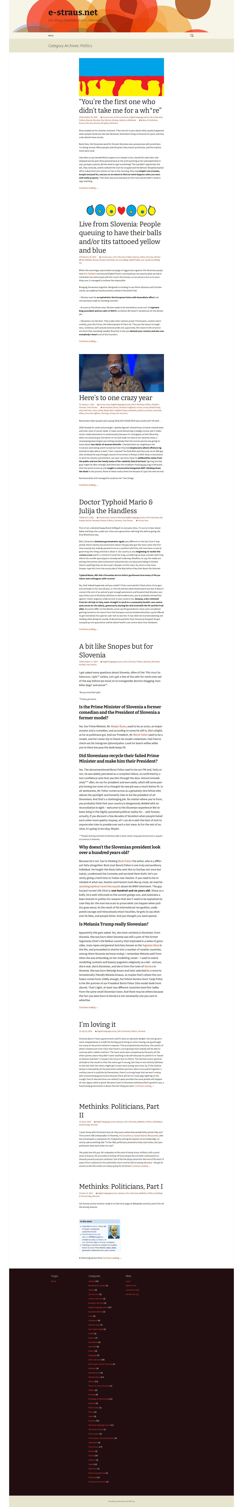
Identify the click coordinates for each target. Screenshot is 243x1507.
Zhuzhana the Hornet (97, 1481)
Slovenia (96, 120)
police (143, 120)
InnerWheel (93, 1342)
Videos (91, 1455)
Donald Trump (154, 407)
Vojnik (90, 1464)
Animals (91, 1281)
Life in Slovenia (156, 117)
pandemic (132, 410)
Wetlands (92, 1477)
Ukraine (115, 120)
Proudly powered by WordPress (121, 1501)
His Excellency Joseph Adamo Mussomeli (138, 1135)
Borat (115, 407)
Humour (119, 1121)
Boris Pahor (125, 861)
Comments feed (132, 1290)
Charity (91, 1290)
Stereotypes (93, 1433)
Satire (142, 257)
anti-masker (107, 407)
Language (92, 1355)
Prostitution (152, 120)
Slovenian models (95, 1429)
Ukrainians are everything (117, 260)
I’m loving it (97, 1024)
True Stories (106, 120)
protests (148, 410)
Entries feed (131, 1285)
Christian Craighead (127, 407)
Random (155, 404)
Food (90, 1316)
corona (139, 407)
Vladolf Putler (134, 260)
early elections (85, 410)
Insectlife (92, 1346)
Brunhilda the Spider (96, 1285)
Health (91, 1333)
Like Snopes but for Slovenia (100, 1364)
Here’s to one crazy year (115, 398)
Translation (93, 1442)
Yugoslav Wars (150, 945)
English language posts (139, 117)
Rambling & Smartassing (98, 1399)
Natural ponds (94, 1372)
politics (141, 410)
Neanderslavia (94, 1377)
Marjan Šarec (109, 410)
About (51, 35)
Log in (128, 1281)
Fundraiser (92, 1320)
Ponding (91, 1394)
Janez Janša (98, 410)
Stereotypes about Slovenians (101, 1438)
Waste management (96, 1473)
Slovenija (105, 413)
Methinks (141, 1121)
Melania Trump (121, 410)
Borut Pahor (140, 734)
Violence (123, 120)
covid (145, 407)
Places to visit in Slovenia (99, 1386)
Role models (93, 1407)
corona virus (143, 520)
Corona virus (108, 117)
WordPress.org (132, 1294)
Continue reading (88, 187)
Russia (89, 120)
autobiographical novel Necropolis (99, 886)
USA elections (122, 413)
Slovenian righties (92, 413)
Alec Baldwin (86, 260)
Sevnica (149, 966)
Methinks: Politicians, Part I (121, 1186)
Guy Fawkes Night (95, 1329)
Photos (103, 520)
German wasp (94, 1324)
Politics (82, 120)
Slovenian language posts (99, 1425)
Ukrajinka (105, 123)
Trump (112, 413)
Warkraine (132, 120)
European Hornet (95, 1311)
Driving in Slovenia (96, 1303)
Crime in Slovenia (121, 117)
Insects (91, 1351)
